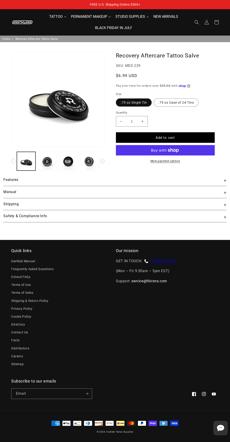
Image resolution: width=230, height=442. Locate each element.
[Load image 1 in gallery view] (26, 161)
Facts (15, 340)
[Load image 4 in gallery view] (89, 161)
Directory (18, 324)
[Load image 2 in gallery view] (47, 161)
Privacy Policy (21, 308)
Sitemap (17, 364)
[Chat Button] (220, 428)
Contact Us (19, 332)
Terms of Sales (22, 292)
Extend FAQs (21, 277)
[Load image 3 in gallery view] (68, 161)
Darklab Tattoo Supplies (119, 432)
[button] (197, 22)
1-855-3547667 (163, 261)
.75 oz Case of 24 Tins (176, 102)
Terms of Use (21, 285)
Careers (17, 356)
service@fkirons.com (149, 281)
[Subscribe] (87, 393)
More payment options (165, 161)
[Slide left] (13, 161)
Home (6, 39)
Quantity (121, 112)
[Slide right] (102, 161)
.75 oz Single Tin (134, 102)
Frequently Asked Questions (32, 269)
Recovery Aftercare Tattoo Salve (36, 39)
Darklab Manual (23, 261)
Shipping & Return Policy (29, 301)
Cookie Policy (21, 316)
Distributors (20, 348)
